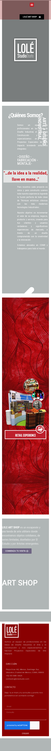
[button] (32, 5)
